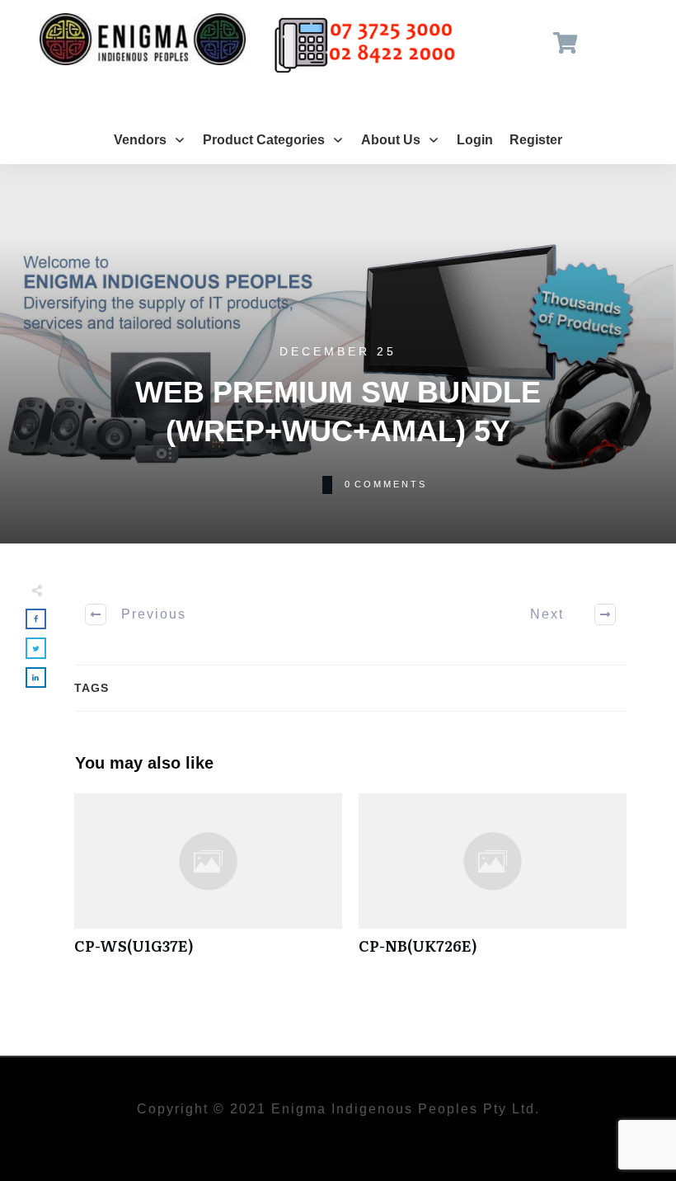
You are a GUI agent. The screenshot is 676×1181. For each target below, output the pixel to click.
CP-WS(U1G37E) (208, 882)
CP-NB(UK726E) (493, 882)
